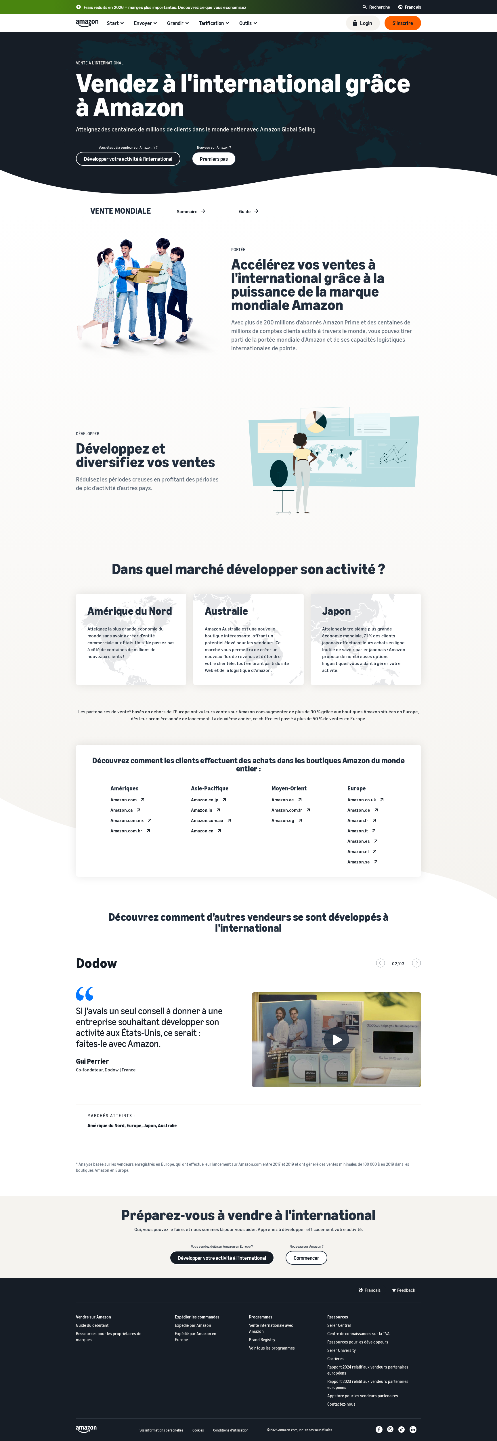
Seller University (341, 1350)
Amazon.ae (283, 799)
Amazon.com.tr (287, 810)
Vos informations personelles (161, 1430)
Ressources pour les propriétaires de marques (108, 1336)
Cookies (198, 1430)
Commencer (306, 1258)
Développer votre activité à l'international (128, 159)
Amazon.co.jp (204, 799)
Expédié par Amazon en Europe (195, 1336)
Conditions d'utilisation (230, 1430)
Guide (245, 211)
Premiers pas (214, 159)
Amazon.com (123, 799)
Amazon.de (358, 810)
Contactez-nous (341, 1404)
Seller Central (339, 1325)
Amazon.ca (121, 810)
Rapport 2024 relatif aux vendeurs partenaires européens (367, 1369)
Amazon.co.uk (361, 799)
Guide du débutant (92, 1325)
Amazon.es (358, 841)
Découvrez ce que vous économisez (212, 7)
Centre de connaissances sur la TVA (358, 1333)
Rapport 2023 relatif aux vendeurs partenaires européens (367, 1384)
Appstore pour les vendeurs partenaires (362, 1395)
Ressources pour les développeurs (357, 1341)
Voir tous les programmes (272, 1348)
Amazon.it (357, 831)
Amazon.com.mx (127, 820)
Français (373, 1290)
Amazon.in (201, 810)
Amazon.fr (357, 820)
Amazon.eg (283, 820)
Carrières (335, 1358)
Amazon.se (358, 862)
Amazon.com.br (126, 831)
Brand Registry (262, 1339)
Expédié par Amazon (193, 1325)
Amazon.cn (202, 831)
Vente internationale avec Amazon (271, 1328)
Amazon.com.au (207, 820)
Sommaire (187, 211)
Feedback (406, 1290)
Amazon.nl (358, 851)
